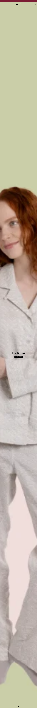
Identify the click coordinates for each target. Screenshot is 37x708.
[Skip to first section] (18, 706)
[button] (35, 4)
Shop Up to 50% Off (18, 356)
